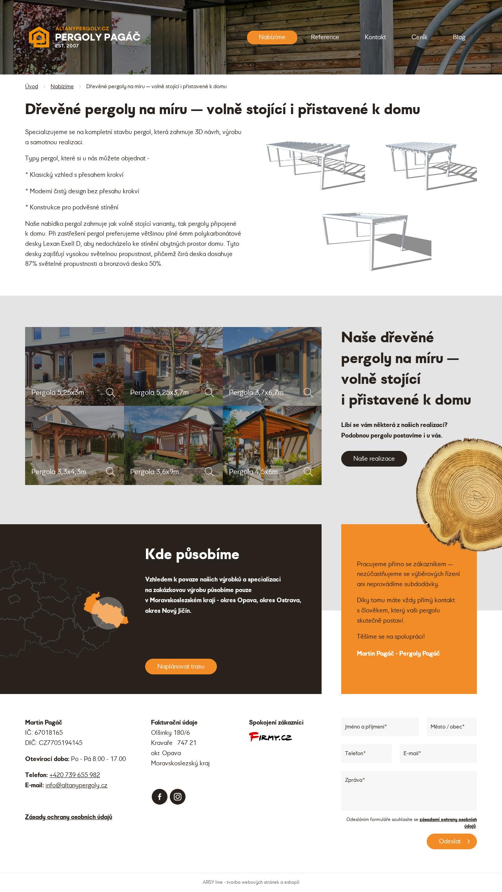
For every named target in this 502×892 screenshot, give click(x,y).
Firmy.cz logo (270, 736)
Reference (325, 37)
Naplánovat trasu (181, 666)
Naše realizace (374, 459)
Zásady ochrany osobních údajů (68, 817)
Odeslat (450, 841)
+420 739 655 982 (74, 775)
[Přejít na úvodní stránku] (84, 37)
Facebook (159, 796)
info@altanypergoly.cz (76, 785)
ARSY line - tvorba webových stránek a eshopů (251, 882)
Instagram (177, 796)
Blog (459, 37)
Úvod (31, 86)
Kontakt (375, 37)
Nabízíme (272, 37)
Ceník (419, 37)
